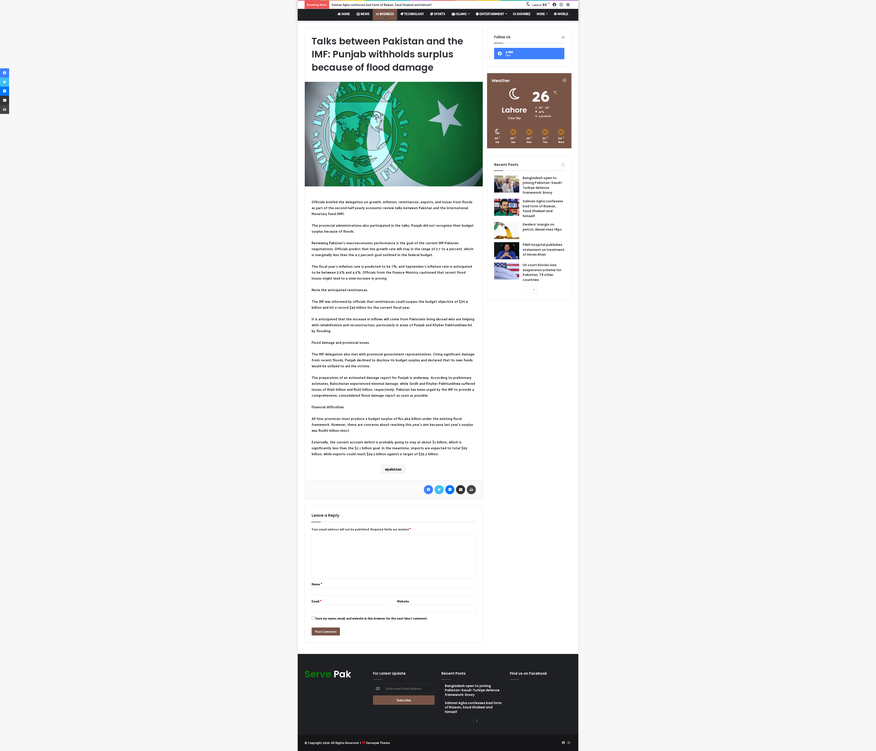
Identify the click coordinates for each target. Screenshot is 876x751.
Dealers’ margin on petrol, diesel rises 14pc (361, 4)
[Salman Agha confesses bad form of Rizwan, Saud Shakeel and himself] (506, 207)
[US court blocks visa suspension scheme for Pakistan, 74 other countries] (506, 271)
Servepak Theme (378, 742)
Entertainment (491, 13)
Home (345, 13)
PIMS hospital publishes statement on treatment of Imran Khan (543, 249)
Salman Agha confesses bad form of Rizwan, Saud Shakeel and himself (543, 208)
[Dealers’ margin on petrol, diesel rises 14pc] (506, 230)
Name (317, 584)
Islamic (461, 13)
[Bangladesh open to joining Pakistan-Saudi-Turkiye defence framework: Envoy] (506, 184)
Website (403, 601)
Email (316, 601)
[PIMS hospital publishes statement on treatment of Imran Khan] (506, 250)
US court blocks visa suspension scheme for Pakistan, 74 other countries (542, 272)
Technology (413, 13)
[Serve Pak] (306, 14)
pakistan (394, 469)
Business (386, 13)
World (562, 13)
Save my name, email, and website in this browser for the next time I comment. (371, 618)
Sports (439, 13)
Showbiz (523, 13)
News (365, 13)
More (541, 13)
